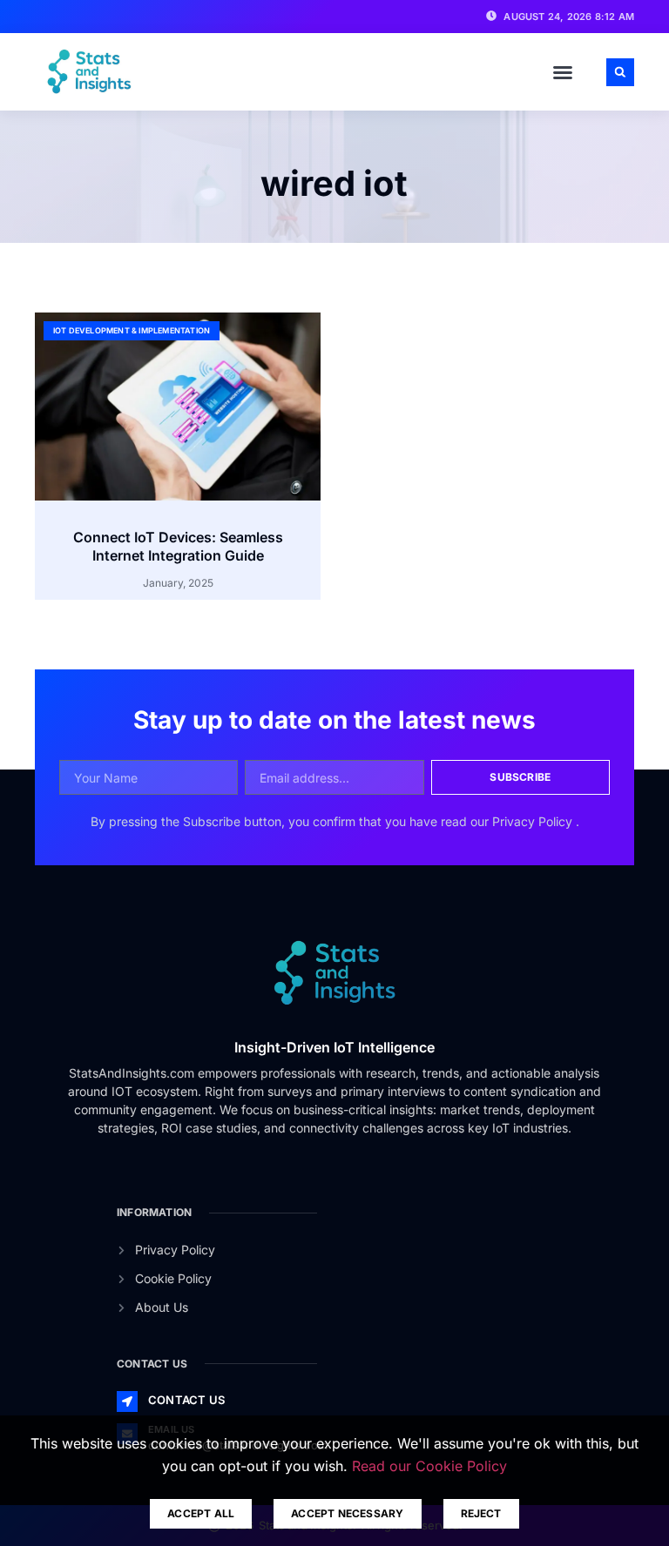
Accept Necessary (347, 1513)
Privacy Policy (534, 821)
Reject (481, 1513)
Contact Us (186, 1400)
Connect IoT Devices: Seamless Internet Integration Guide (178, 546)
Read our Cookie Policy (429, 1466)
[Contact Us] (127, 1401)
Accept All (200, 1513)
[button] (562, 72)
